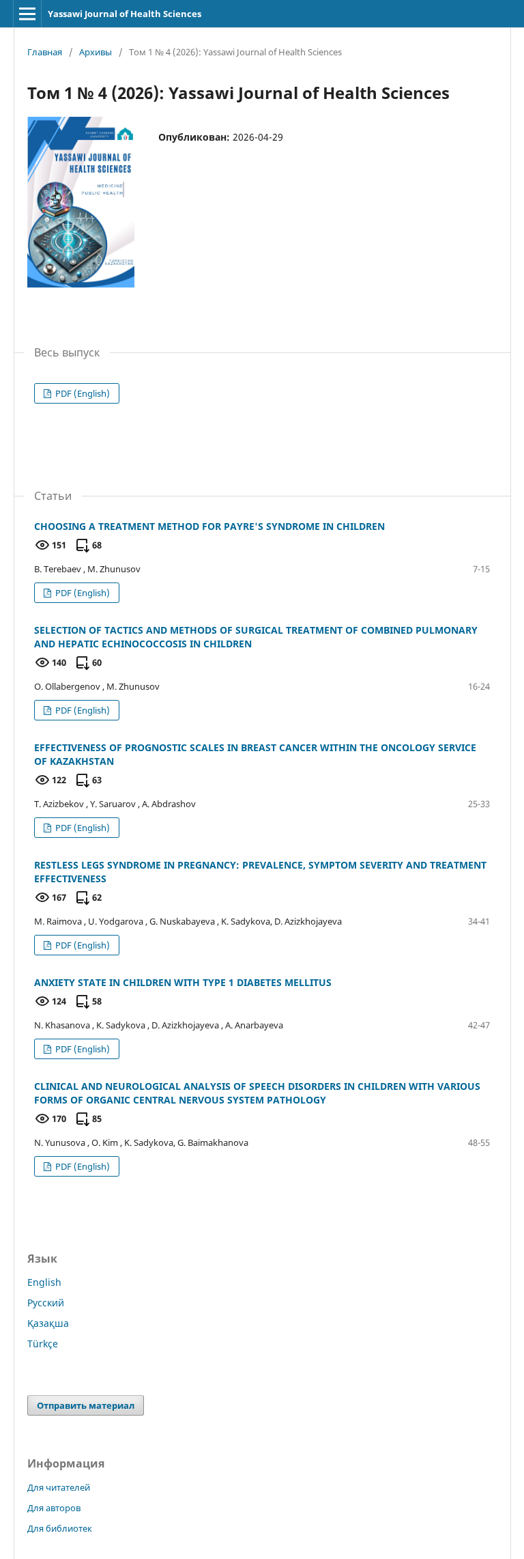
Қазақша (48, 1323)
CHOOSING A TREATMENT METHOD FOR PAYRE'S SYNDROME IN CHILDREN (209, 526)
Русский (45, 1302)
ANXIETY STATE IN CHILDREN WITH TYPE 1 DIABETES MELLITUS (183, 982)
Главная (44, 52)
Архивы (95, 52)
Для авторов (54, 1508)
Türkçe (42, 1343)
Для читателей (58, 1487)
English (44, 1282)
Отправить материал (85, 1405)
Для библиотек (59, 1528)
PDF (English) (81, 393)
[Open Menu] (27, 13)
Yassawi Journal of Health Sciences (124, 14)
